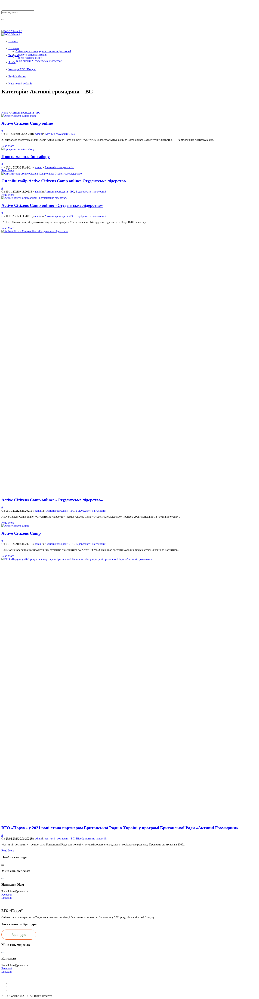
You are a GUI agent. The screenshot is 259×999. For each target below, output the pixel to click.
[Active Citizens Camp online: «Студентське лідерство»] (34, 197)
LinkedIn (6, 897)
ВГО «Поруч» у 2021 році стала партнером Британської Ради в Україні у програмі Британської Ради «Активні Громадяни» (119, 828)
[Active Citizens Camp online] (18, 115)
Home (4, 112)
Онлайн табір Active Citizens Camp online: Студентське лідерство (63, 181)
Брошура (18, 934)
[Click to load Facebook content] (2, 865)
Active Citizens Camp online (27, 123)
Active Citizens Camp (21, 533)
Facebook (6, 894)
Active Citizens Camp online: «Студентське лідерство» (52, 205)
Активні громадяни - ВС (25, 112)
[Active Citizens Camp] (15, 525)
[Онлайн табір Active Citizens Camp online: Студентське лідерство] (41, 173)
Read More (7, 145)
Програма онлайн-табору (25, 156)
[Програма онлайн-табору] (18, 149)
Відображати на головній (91, 191)
